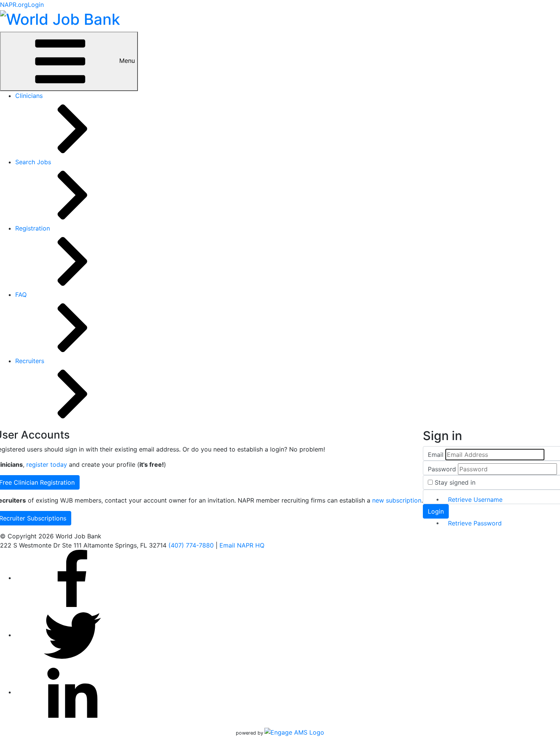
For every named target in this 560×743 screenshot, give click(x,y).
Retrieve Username (475, 499)
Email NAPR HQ (241, 545)
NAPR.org (14, 4)
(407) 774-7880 (191, 545)
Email (435, 454)
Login (36, 4)
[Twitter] (72, 635)
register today (46, 464)
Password (442, 469)
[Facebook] (72, 577)
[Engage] (294, 732)
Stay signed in (455, 482)
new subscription (396, 500)
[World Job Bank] (60, 18)
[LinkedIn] (72, 692)
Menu (126, 60)
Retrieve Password (475, 523)
